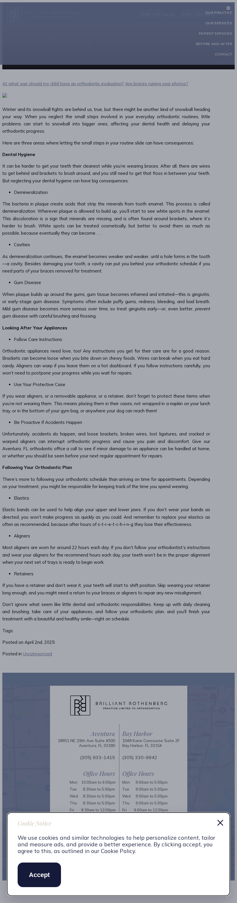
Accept (39, 874)
